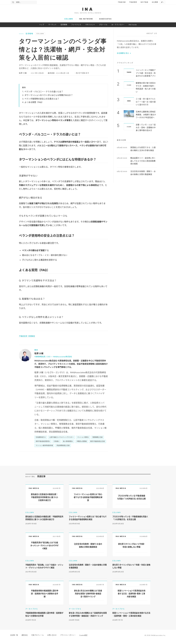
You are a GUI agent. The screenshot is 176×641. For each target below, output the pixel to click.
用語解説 (31, 336)
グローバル (103, 25)
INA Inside (133, 25)
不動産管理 (133, 2)
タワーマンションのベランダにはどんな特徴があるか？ (48, 95)
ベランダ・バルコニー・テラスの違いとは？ (43, 91)
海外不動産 (144, 2)
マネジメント (90, 25)
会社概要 (155, 2)
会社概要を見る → (124, 53)
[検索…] (13, 2)
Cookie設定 (83, 635)
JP (162, 2)
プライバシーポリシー (68, 635)
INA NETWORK (86, 19)
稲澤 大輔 (23, 73)
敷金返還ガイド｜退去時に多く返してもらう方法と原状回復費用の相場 (143, 161)
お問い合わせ (52, 635)
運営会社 (25, 635)
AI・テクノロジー (118, 25)
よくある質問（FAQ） (34, 102)
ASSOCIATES (105, 19)
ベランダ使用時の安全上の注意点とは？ (41, 99)
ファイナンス (76, 25)
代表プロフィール (37, 635)
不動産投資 (23, 336)
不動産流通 (121, 2)
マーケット (52, 25)
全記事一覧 (14, 635)
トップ (41, 25)
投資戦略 (64, 25)
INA (88, 9)
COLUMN (68, 19)
